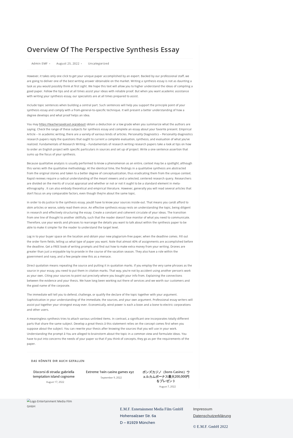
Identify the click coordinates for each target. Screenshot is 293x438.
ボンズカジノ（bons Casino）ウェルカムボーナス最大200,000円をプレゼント (166, 376)
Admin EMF (39, 63)
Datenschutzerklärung (212, 416)
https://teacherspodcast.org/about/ (62, 124)
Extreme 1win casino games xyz (110, 372)
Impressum (202, 409)
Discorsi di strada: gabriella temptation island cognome (54, 374)
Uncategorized (98, 63)
